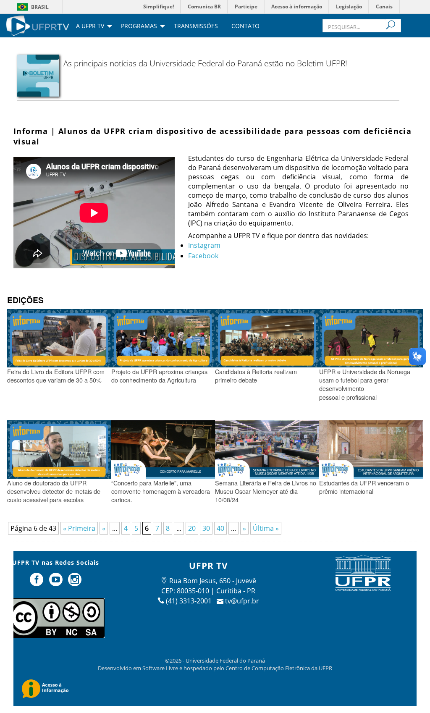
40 (220, 528)
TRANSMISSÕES (196, 26)
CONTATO (245, 26)
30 (206, 528)
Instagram (204, 245)
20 (192, 528)
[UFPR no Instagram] (75, 582)
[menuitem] (37, 25)
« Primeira (79, 528)
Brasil (40, 6)
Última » (266, 528)
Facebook (203, 255)
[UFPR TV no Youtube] (56, 582)
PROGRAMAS (139, 26)
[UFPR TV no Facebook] (37, 582)
